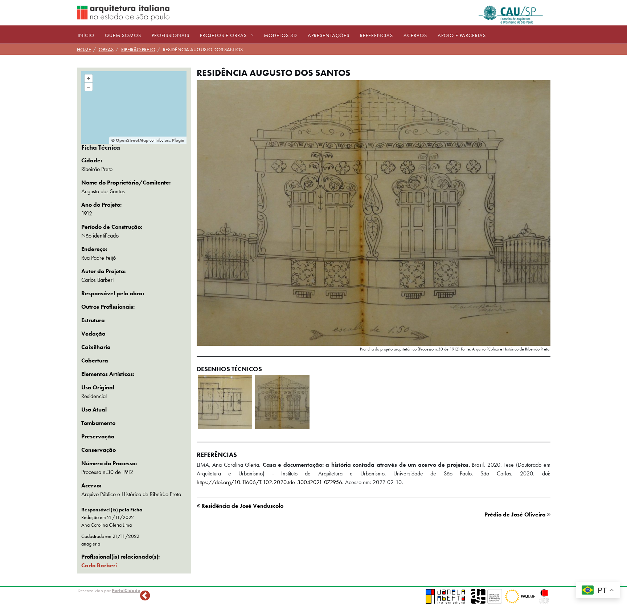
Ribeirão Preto (138, 49)
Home (84, 49)
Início (86, 35)
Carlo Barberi (99, 565)
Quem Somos (123, 35)
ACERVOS (415, 35)
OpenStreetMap (132, 140)
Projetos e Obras (223, 35)
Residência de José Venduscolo (241, 506)
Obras (106, 49)
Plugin (177, 140)
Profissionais (170, 35)
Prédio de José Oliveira (515, 514)
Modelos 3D (280, 35)
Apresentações (328, 35)
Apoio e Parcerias (462, 35)
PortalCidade (126, 590)
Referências (376, 35)
